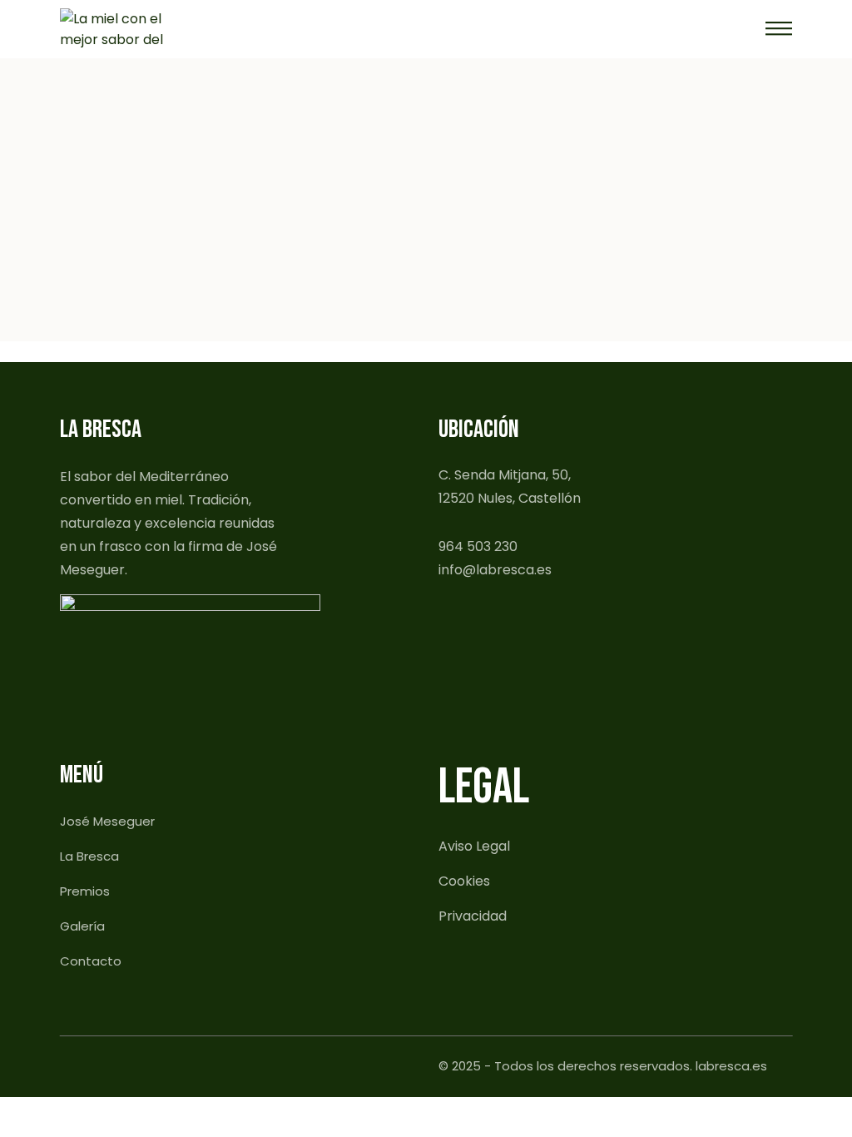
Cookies (464, 881)
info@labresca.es (495, 569)
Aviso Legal (474, 846)
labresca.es (731, 1066)
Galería (82, 926)
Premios (85, 891)
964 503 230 (478, 546)
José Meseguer (107, 821)
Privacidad (472, 916)
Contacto (90, 961)
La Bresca (89, 856)
